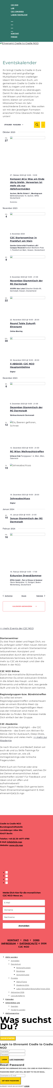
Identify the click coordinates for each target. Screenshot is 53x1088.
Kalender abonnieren (22, 606)
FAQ (26, 940)
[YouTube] (12, 30)
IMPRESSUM (8, 943)
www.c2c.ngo (16, 845)
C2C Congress (17, 12)
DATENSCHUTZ (29, 943)
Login (4, 1060)
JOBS (36, 940)
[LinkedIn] (12, 27)
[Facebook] (12, 20)
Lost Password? (17, 1060)
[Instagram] (12, 23)
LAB (12, 8)
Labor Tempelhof (19, 15)
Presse (14, 37)
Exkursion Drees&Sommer (26, 575)
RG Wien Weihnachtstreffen (27, 451)
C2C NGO (14, 5)
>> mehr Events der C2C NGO (17, 628)
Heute (23, 596)
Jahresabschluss (20, 498)
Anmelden (23, 925)
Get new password (10, 1081)
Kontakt (15, 33)
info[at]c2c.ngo (14, 842)
